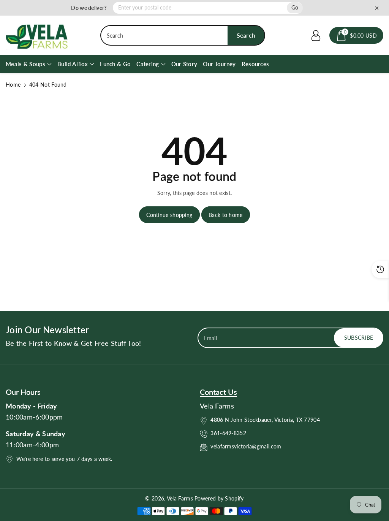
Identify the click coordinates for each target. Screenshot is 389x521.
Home (13, 84)
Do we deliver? (88, 8)
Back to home (226, 215)
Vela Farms (180, 498)
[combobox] (183, 35)
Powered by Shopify (219, 498)
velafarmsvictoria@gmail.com (245, 446)
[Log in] (315, 35)
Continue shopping (169, 215)
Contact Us (218, 391)
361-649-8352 (228, 433)
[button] (356, 35)
